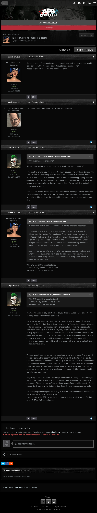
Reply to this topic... (26, 444)
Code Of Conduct (31, 487)
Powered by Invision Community (48, 509)
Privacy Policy (8, 487)
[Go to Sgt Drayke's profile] (14, 161)
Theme (48, 497)
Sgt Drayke (14, 147)
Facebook (43, 501)
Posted (35, 57)
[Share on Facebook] (7, 463)
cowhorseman (14, 102)
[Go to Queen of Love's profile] (6, 40)
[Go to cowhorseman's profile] (14, 120)
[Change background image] (89, 3)
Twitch (54, 501)
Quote (34, 97)
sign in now (55, 432)
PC (44, 41)
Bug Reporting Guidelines (48, 22)
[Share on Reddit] (11, 463)
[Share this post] (93, 57)
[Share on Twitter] (3, 463)
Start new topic (64, 50)
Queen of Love (20, 41)
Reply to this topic (86, 50)
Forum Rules (19, 487)
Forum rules (48, 28)
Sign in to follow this (12, 34)
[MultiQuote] (28, 97)
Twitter (48, 501)
